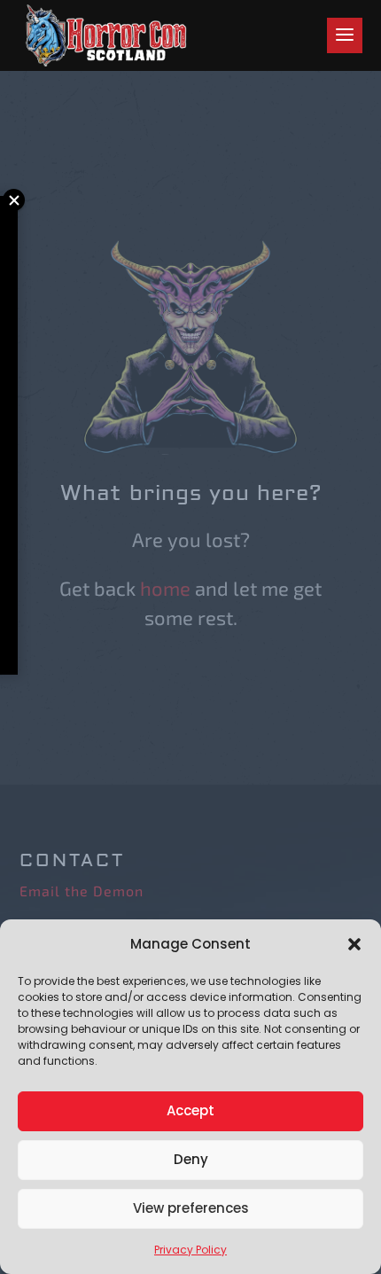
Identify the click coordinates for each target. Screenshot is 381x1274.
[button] (354, 944)
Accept (190, 1110)
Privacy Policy (190, 1249)
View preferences (191, 1208)
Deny (191, 1159)
